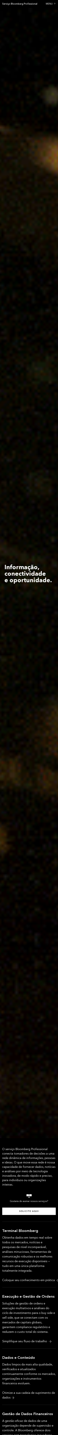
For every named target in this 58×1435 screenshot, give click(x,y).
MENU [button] (49, 3)
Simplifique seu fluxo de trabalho (25, 1341)
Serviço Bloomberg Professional (19, 3)
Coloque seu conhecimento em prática (28, 1280)
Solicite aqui (29, 1211)
